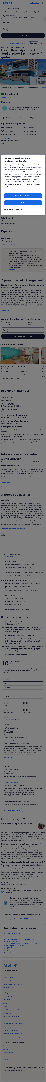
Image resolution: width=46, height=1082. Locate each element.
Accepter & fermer (23, 195)
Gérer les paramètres (13, 209)
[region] (23, 184)
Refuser (23, 203)
